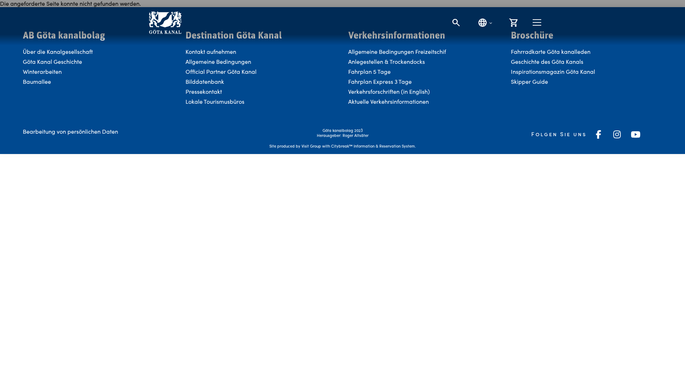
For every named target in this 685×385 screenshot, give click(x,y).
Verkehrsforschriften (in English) (389, 91)
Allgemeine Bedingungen (218, 61)
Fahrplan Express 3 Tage (380, 81)
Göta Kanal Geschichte (52, 61)
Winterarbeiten (42, 71)
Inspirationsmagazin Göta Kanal (553, 71)
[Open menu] (537, 22)
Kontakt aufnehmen (211, 51)
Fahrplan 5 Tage (369, 71)
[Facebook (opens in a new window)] (598, 134)
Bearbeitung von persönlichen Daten (70, 131)
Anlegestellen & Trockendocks (386, 61)
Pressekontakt (204, 91)
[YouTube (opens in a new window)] (635, 134)
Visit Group (311, 146)
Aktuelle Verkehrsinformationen (389, 101)
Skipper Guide (529, 81)
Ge (514, 61)
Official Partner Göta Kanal (221, 71)
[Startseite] (165, 22)
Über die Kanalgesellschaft (58, 51)
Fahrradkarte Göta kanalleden (550, 51)
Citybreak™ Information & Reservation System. (373, 146)
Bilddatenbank (205, 81)
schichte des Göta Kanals (550, 61)
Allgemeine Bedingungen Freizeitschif (397, 51)
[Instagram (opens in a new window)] (617, 134)
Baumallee (37, 81)
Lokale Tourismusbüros (215, 101)
